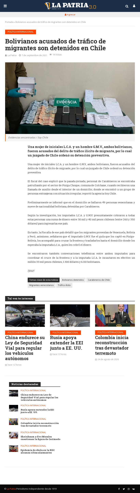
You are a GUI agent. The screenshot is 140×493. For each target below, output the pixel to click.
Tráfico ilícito (64, 285)
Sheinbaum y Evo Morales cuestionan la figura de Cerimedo (40, 438)
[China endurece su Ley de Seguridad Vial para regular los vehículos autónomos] (25, 315)
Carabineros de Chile (99, 279)
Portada (9, 22)
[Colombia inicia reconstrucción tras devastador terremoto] (115, 315)
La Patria (12, 55)
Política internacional (20, 31)
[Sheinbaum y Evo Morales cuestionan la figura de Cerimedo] (13, 435)
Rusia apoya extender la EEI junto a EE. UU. (66, 343)
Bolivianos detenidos (73, 279)
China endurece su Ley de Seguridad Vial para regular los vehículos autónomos (25, 348)
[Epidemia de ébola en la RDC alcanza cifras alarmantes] (13, 448)
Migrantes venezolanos (41, 285)
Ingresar (70, 14)
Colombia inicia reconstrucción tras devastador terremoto (112, 345)
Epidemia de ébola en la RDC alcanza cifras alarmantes (38, 451)
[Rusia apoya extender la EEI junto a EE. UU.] (70, 315)
